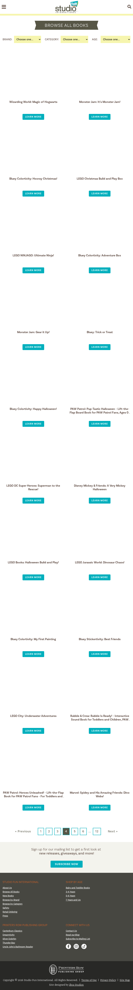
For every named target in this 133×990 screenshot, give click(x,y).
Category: (52, 39)
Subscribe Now (66, 864)
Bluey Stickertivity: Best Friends (100, 639)
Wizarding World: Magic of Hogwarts (33, 102)
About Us (7, 887)
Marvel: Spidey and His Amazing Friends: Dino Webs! (100, 794)
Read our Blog (72, 934)
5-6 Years (70, 895)
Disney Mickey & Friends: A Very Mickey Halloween (99, 487)
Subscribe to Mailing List (78, 938)
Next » (113, 831)
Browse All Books (11, 891)
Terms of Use (89, 980)
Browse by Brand (11, 900)
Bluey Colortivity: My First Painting (33, 639)
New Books (8, 895)
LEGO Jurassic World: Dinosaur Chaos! (99, 562)
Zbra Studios (76, 984)
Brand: (7, 39)
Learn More (33, 116)
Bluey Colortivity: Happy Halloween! (33, 409)
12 (97, 831)
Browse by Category (13, 904)
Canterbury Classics (12, 930)
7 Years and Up (73, 900)
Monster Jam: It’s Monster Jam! (99, 102)
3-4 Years (70, 891)
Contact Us (71, 930)
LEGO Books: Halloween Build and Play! (33, 562)
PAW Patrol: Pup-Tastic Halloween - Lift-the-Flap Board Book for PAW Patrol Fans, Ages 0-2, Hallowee (100, 412)
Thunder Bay (9, 942)
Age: (95, 39)
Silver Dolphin (9, 938)
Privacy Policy (108, 980)
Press (5, 915)
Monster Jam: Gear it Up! (33, 332)
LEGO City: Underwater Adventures (33, 716)
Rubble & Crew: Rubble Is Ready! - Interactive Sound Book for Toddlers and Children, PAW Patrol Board (99, 719)
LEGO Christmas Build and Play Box (100, 178)
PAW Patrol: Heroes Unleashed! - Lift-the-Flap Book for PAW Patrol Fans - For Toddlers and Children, (33, 796)
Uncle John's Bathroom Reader (18, 946)
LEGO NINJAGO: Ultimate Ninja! (33, 255)
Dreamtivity (9, 934)
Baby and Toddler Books (78, 887)
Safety (6, 908)
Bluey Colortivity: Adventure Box (99, 255)
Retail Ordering (10, 911)
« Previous (23, 831)
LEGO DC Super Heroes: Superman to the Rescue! (33, 487)
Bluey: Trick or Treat (100, 332)
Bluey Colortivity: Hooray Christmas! (33, 178)
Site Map (125, 980)
